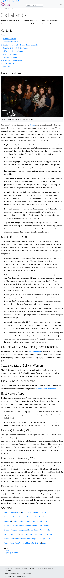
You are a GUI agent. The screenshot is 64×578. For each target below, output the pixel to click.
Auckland (38, 534)
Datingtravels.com (21, 576)
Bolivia (55, 24)
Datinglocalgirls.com (10, 576)
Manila (14, 521)
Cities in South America (12, 552)
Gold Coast (24, 534)
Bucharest (30, 517)
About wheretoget (48, 568)
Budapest (7, 517)
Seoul (36, 530)
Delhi (40, 526)
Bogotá (35, 539)
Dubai (6, 526)
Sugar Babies (5, 1)
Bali (40, 521)
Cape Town (19, 543)
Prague (36, 512)
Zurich (37, 517)
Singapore (34, 521)
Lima (29, 539)
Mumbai (46, 526)
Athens (44, 517)
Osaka (48, 530)
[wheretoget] (5, 5)
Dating (12, 1)
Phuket (45, 521)
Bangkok (7, 521)
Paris (19, 512)
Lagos (44, 543)
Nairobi (38, 543)
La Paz (48, 539)
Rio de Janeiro (9, 539)
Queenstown (47, 534)
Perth (31, 534)
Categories (5, 548)
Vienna (43, 512)
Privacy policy (39, 568)
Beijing (6, 530)
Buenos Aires (21, 539)
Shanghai (14, 530)
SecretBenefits (35, 351)
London (7, 512)
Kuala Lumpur (23, 521)
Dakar (12, 543)
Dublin (15, 517)
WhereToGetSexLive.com (46, 389)
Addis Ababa (29, 543)
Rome (24, 512)
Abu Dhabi (14, 526)
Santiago (42, 539)
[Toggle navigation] (60, 5)
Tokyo (42, 530)
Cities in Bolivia (10, 554)
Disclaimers (8, 570)
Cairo (6, 543)
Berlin (13, 512)
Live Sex (18, 1)
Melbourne (15, 534)
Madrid (30, 512)
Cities (7, 550)
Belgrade (22, 517)
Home (3, 9)
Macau (30, 530)
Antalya (29, 526)
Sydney (7, 534)
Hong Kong (23, 530)
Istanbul (22, 526)
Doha (35, 526)
